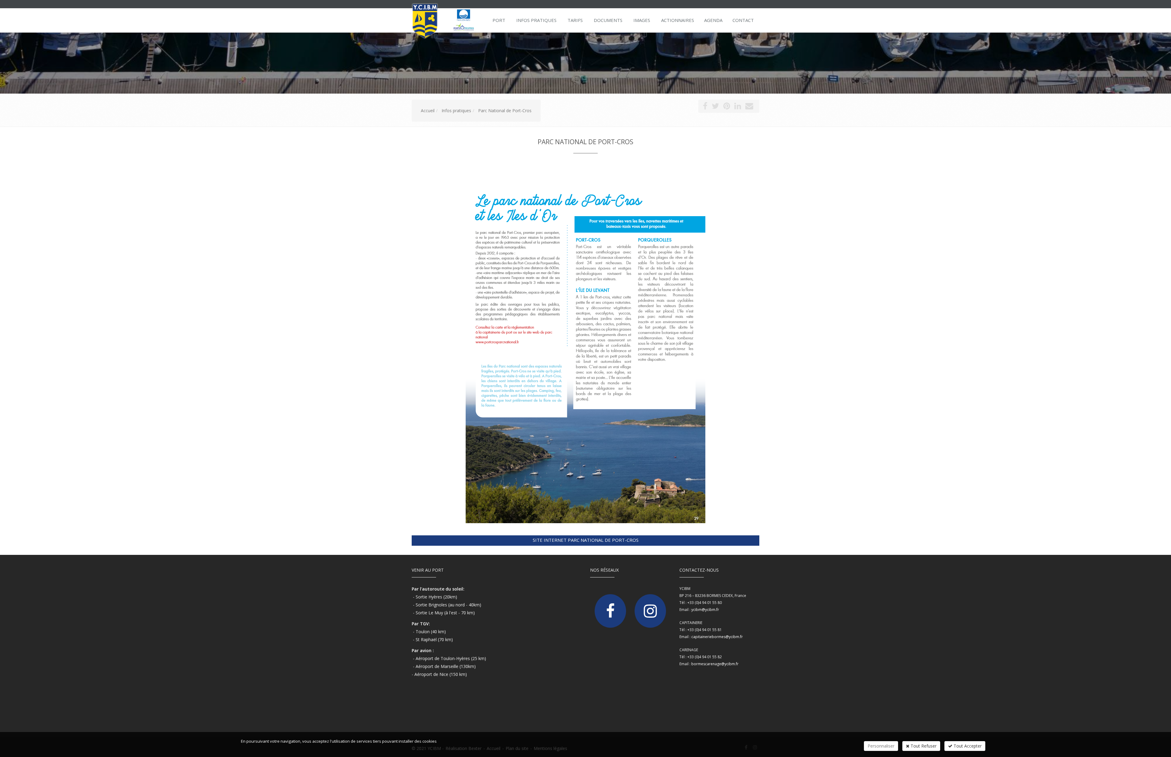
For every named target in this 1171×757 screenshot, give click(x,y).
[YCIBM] (446, 19)
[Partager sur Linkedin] (737, 107)
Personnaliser (881, 746)
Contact (743, 20)
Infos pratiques (536, 20)
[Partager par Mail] (749, 107)
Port (498, 20)
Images (641, 20)
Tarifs (575, 20)
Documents (608, 20)
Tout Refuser (922, 746)
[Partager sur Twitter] (715, 107)
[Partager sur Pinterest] (726, 107)
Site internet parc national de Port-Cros (586, 540)
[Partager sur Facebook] (705, 107)
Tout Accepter (967, 746)
